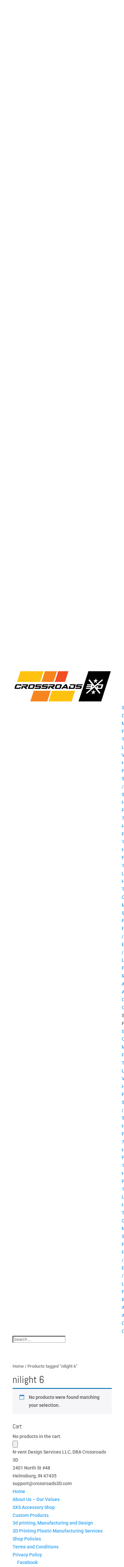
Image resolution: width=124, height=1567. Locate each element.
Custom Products (31, 1515)
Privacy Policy (27, 1554)
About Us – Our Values (36, 1499)
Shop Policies (27, 1538)
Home (18, 1366)
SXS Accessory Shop (34, 1507)
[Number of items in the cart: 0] (15, 1444)
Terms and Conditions (36, 1546)
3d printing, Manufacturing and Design (53, 1523)
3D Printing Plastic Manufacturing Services (58, 1531)
